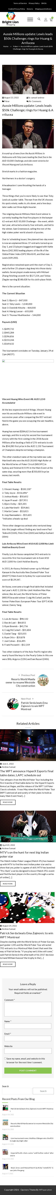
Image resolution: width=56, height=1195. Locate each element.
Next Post (26, 698)
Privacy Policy (34, 3)
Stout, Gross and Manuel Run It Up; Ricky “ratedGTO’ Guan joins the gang (31, 1169)
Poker (15, 46)
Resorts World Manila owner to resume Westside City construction (20, 682)
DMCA (44, 3)
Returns (30, 9)
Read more (8, 802)
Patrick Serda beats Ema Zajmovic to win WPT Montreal (34, 706)
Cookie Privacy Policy (16, 9)
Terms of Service (20, 3)
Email (7, 1033)
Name (7, 1021)
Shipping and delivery (43, 9)
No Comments (35, 101)
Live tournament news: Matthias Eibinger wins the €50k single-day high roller (31, 1139)
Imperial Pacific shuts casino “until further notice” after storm (32, 1154)
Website (8, 1046)
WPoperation (45, 1189)
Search (5, 1086)
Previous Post (28, 675)
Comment (9, 1000)
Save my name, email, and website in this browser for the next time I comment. (26, 1060)
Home (5, 46)
